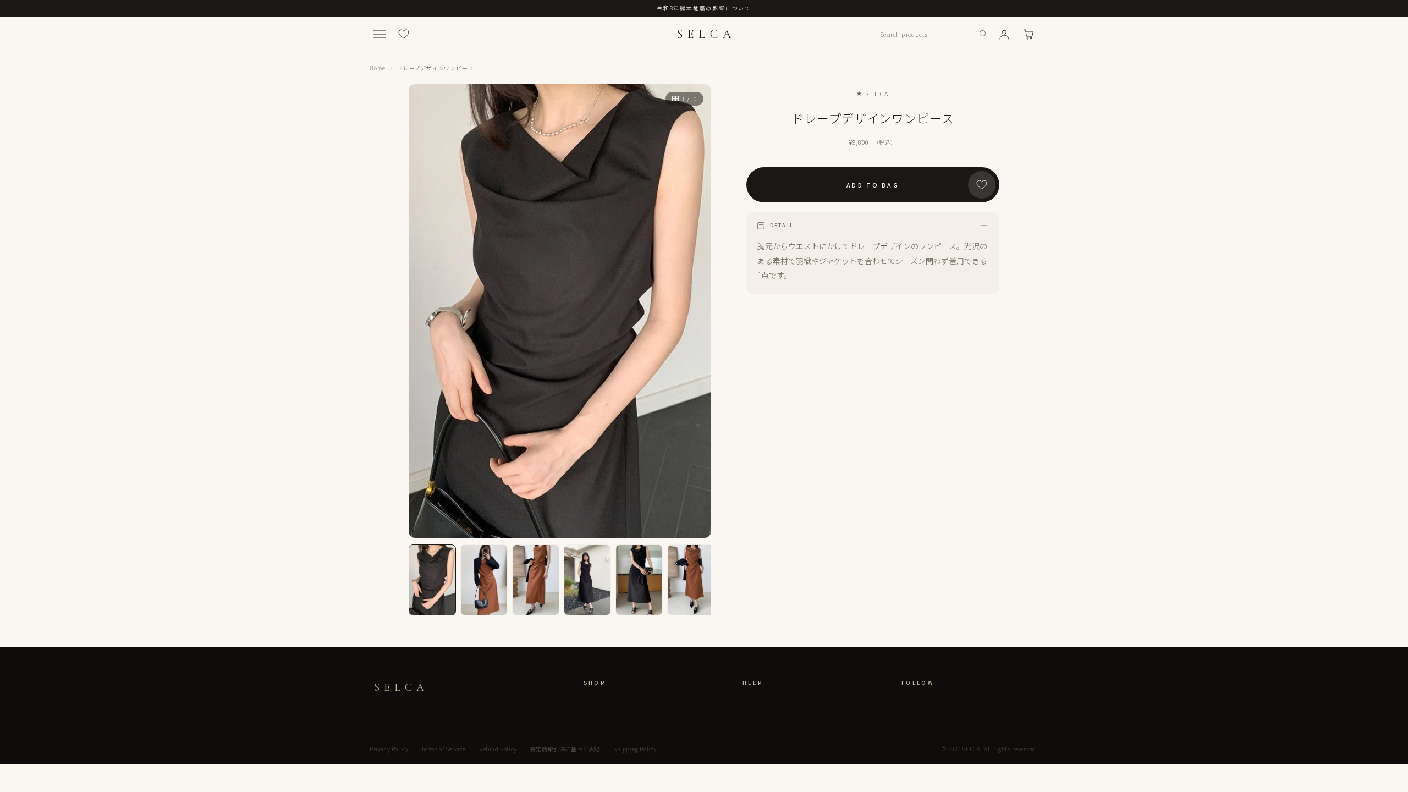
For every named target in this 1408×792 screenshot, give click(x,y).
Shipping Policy (635, 749)
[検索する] (983, 34)
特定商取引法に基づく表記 (565, 749)
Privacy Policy (389, 749)
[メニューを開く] (379, 34)
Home (378, 68)
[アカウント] (1004, 34)
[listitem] (432, 579)
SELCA (706, 34)
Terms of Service (443, 749)
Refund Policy (498, 749)
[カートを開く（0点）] (1028, 34)
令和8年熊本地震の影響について (704, 8)
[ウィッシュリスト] (404, 34)
